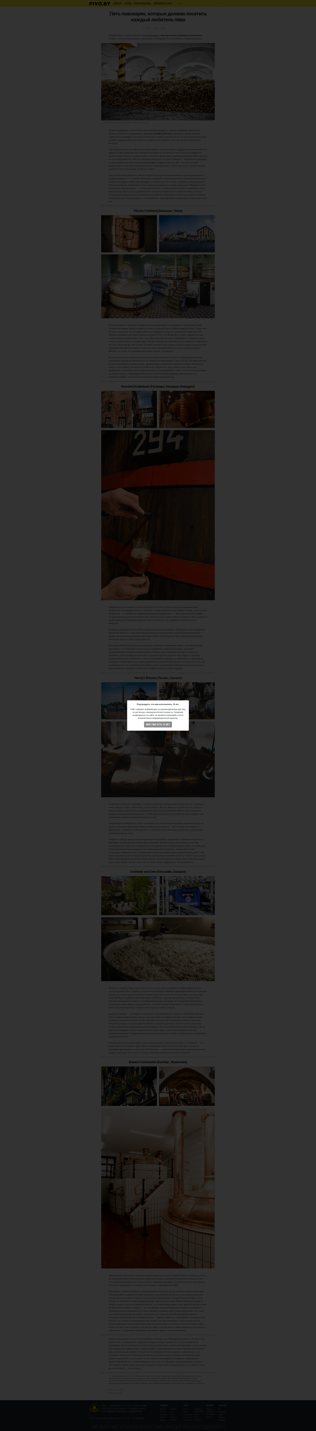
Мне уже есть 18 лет (158, 724)
